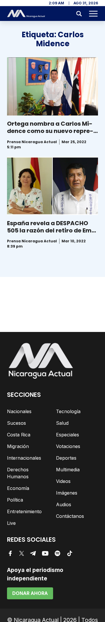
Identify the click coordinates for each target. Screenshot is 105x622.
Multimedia (68, 469)
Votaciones (68, 446)
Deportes (66, 458)
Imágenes (66, 493)
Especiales (67, 435)
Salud (62, 423)
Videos (63, 481)
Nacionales (19, 411)
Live (11, 523)
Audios (63, 504)
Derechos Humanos (18, 473)
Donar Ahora (30, 593)
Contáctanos (70, 516)
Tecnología (68, 411)
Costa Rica (18, 435)
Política (15, 500)
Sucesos (16, 423)
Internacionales (24, 458)
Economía (18, 488)
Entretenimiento (24, 511)
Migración (18, 446)
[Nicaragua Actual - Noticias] (26, 14)
